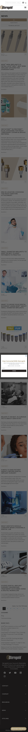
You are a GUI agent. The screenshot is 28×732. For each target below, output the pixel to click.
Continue (14, 370)
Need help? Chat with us (18, 728)
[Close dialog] (26, 356)
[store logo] (7, 7)
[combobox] (13, 3)
